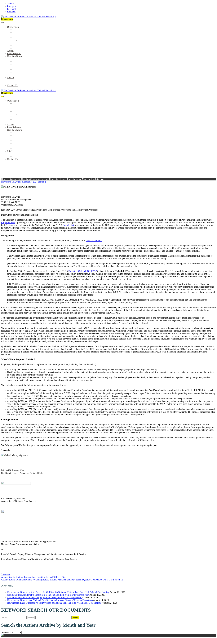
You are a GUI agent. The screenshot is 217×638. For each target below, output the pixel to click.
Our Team (17, 29)
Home (4, 179)
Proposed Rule (8, 222)
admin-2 (42, 181)
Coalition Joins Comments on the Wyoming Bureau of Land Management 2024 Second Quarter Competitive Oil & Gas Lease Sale (62, 579)
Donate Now (7, 19)
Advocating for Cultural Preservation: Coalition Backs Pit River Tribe (33, 577)
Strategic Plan (19, 45)
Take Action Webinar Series (26, 67)
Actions (10, 51)
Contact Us (12, 85)
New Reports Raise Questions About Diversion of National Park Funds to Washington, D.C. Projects (54, 603)
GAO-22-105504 (94, 240)
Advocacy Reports (21, 64)
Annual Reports (20, 61)
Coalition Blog (20, 69)
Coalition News (14, 56)
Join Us (10, 77)
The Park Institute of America (26, 72)
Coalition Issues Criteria (24, 35)
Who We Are (19, 32)
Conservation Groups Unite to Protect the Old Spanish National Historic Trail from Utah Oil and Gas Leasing (58, 592)
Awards (16, 48)
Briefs (16, 59)
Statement (14, 179)
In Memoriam (19, 74)
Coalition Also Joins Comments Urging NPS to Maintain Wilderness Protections (44, 597)
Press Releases (14, 53)
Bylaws (16, 43)
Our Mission (13, 27)
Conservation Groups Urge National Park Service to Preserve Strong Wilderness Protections (50, 600)
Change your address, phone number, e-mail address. (37, 82)
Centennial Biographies (30, 40)
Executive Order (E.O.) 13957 (82, 271)
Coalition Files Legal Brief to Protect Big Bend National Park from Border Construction (48, 595)
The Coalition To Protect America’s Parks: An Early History (41, 37)
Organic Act (68, 225)
